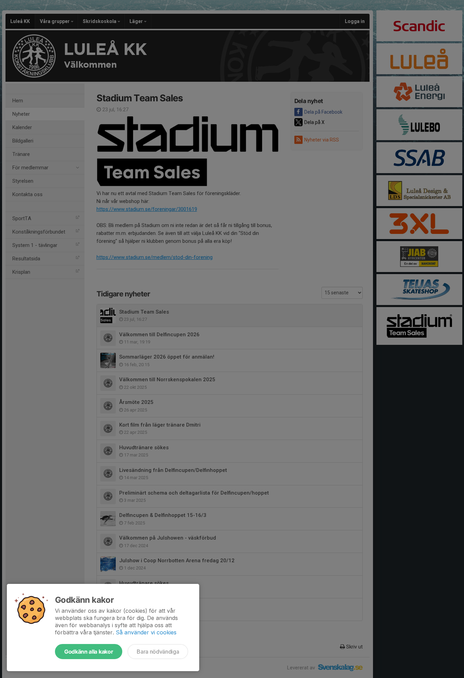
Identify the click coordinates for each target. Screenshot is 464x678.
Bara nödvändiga (158, 651)
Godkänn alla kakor (88, 651)
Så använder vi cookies (146, 632)
